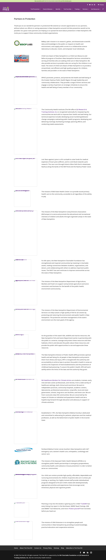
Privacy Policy (47, 548)
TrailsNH (84, 504)
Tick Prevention (35, 9)
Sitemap (56, 548)
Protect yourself (74, 509)
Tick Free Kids (67, 9)
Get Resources (95, 9)
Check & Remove (47, 9)
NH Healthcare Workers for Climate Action (56, 380)
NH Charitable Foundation (68, 555)
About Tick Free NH (26, 548)
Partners (85, 9)
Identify (58, 9)
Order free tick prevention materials (51, 1)
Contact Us (37, 548)
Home (16, 548)
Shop (62, 548)
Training (77, 9)
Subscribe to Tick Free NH (74, 548)
